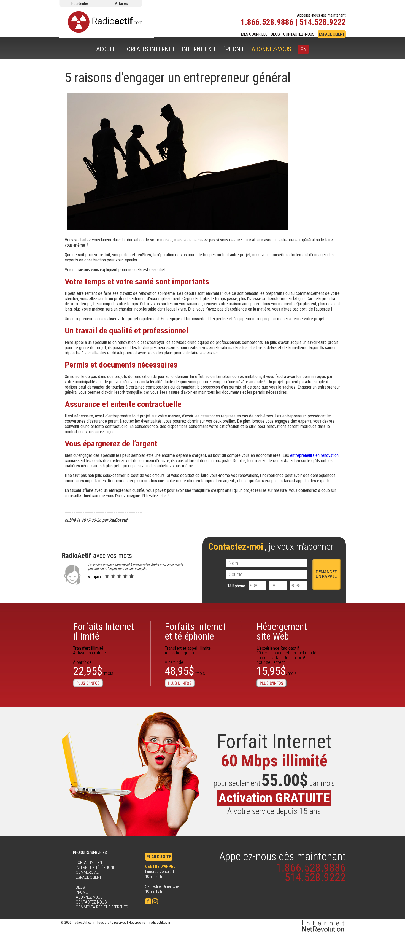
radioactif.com (84, 922)
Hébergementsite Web (281, 631)
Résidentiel (80, 3)
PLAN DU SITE (159, 856)
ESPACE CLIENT (331, 34)
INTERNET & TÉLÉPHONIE (213, 49)
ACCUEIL (106, 49)
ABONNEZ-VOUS (271, 49)
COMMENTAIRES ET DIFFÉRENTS (102, 907)
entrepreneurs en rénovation (314, 455)
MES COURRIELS (254, 34)
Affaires (121, 3)
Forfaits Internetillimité (103, 631)
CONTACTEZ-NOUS (298, 34)
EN (303, 49)
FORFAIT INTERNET (91, 862)
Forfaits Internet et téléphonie (195, 631)
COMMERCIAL (87, 872)
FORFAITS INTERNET (149, 49)
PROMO (82, 892)
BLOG (275, 34)
